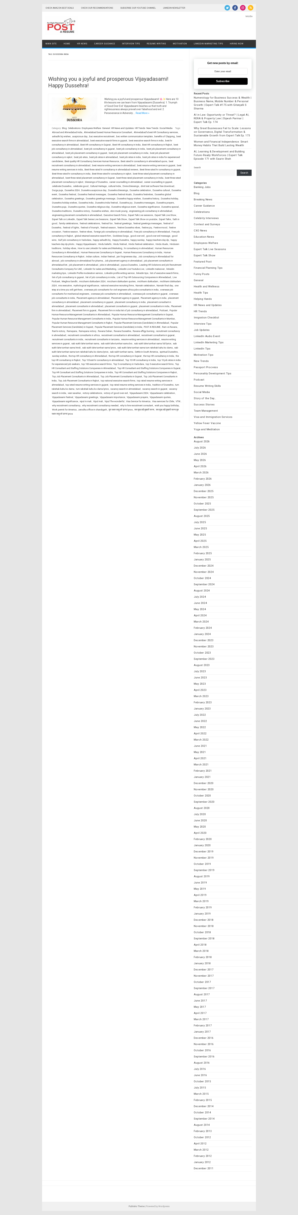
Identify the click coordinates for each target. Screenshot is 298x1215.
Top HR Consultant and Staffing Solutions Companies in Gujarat (148, 368)
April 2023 (200, 690)
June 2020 (200, 820)
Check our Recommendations (97, 8)
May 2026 (200, 460)
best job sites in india (130, 157)
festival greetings (123, 223)
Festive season (70, 231)
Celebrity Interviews (206, 218)
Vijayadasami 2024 (139, 393)
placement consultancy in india (130, 302)
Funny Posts (202, 274)
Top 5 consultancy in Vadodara (128, 364)
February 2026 (203, 478)
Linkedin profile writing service (119, 273)
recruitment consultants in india (67, 339)
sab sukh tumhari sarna (121, 352)
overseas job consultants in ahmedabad (111, 294)
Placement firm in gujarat (84, 310)
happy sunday (138, 240)
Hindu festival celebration (141, 244)
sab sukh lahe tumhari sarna (85, 343)
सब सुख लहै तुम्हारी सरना (144, 409)
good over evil (137, 236)
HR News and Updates (122, 128)
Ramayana (72, 331)
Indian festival (108, 256)
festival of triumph (90, 227)
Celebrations (74, 128)
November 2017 (203, 975)
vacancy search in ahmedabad (125, 389)
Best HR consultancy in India (126, 144)
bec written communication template (134, 136)
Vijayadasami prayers (137, 397)
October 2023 (202, 652)
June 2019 (200, 882)
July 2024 (200, 596)
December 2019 (203, 851)
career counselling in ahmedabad (125, 182)
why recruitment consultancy (66, 405)
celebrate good (80, 186)
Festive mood (160, 227)
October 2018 (202, 932)
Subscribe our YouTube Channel (138, 8)
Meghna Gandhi (69, 281)
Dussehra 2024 (72, 190)
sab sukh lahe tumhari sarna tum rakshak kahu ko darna (145, 347)
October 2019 (202, 864)
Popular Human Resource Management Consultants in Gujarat (142, 314)
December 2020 (203, 783)
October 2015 (202, 1081)
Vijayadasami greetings (86, 397)
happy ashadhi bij (102, 240)
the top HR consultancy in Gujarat (125, 356)
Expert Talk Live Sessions (210, 249)
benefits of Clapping (164, 136)
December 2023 (203, 640)
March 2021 (201, 764)
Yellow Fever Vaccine (207, 423)
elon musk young (118, 211)
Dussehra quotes (76, 207)
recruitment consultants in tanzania (102, 339)
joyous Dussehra (129, 265)
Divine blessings (131, 186)
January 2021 (202, 777)
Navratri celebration (145, 285)
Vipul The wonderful (114, 401)
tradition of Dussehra (162, 384)
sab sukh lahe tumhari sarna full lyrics (152, 343)
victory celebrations (92, 393)
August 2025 (202, 516)
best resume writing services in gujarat (156, 165)
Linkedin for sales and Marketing (100, 269)
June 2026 (200, 453)
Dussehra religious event (123, 207)
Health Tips (201, 292)
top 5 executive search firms (159, 364)
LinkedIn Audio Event (207, 336)
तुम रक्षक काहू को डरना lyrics (121, 409)
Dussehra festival (67, 194)
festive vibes (86, 231)
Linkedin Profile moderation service (85, 273)
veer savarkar (74, 393)
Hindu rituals (162, 244)
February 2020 (203, 839)
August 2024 (202, 590)
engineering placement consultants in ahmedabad (77, 215)
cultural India (114, 186)
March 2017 (201, 1019)
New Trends (152, 128)
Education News (204, 236)
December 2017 (203, 969)
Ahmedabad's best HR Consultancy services (156, 132)
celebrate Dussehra (61, 186)
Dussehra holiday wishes (64, 202)
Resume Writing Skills (207, 385)
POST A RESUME (152, 327)
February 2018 (203, 957)
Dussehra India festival (106, 202)
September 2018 (204, 938)
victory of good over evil (116, 393)
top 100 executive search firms (96, 364)
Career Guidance (104, 43)
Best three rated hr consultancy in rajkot (111, 173)
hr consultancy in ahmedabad (138, 248)
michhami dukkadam (147, 281)
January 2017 (202, 1031)
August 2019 (202, 876)
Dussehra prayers (165, 202)
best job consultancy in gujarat (99, 149)
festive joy (147, 227)
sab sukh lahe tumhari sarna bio (116, 343)
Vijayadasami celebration (162, 393)
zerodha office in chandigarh (92, 409)
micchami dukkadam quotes (121, 281)
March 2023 (201, 696)
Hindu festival (120, 244)
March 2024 (201, 621)
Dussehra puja (59, 207)
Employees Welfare (91, 128)
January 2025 (202, 559)
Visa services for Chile (163, 401)
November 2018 (203, 926)
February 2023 (203, 702)
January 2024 (202, 634)
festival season (108, 227)
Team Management (206, 410)
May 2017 (200, 1006)
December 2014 (203, 1106)
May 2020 (200, 826)
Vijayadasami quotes (160, 397)
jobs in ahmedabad (109, 265)
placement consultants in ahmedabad (84, 306)
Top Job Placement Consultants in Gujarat (121, 376)
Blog (64, 128)
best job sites (81, 157)
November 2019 (203, 857)
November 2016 (203, 1044)
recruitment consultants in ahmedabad (120, 335)
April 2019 (200, 895)
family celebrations (68, 223)
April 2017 (200, 1013)
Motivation (180, 43)
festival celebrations (90, 223)
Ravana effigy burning (143, 331)
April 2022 (200, 733)
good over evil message (158, 236)
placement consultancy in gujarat (96, 302)
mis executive (65, 285)
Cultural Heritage (98, 186)
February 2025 (203, 553)
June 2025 (200, 528)
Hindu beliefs (104, 244)
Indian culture (92, 256)
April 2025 (200, 540)
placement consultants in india (154, 306)
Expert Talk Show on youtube (143, 219)
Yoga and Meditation (207, 429)
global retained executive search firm (93, 236)
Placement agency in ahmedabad (93, 298)
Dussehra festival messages (92, 194)
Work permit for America (64, 409)
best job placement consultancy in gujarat (86, 153)
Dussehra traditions (62, 211)
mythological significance (86, 285)
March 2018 (201, 950)
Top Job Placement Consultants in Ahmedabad (75, 376)
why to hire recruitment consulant (136, 405)
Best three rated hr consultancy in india (71, 173)
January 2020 (202, 845)
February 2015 (203, 1100)
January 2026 (202, 485)
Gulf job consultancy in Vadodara (74, 240)
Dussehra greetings (74, 198)
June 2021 (200, 745)
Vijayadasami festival (62, 397)
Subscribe (223, 81)
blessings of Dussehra (96, 182)
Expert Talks (165, 219)
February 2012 (203, 1156)
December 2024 (203, 565)
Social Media (166, 128)
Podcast (164, 310)
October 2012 (202, 1137)
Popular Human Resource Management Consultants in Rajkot (82, 323)
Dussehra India (86, 202)
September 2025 (204, 509)
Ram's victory (58, 331)
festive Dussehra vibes (128, 227)
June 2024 (200, 603)
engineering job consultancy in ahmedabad (150, 211)
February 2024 (203, 627)
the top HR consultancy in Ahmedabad (88, 356)
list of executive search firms (164, 273)
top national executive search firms (118, 380)
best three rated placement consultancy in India (139, 178)
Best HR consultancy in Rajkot (157, 144)
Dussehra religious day (98, 207)
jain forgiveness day (127, 256)
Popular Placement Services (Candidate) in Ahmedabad (141, 323)
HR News (82, 43)
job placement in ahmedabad (83, 265)
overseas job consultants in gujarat (150, 294)
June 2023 (200, 677)
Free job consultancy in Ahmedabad (152, 231)
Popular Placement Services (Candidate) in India (118, 327)
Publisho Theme (137, 1206)
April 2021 (200, 758)
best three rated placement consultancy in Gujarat (90, 178)
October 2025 (202, 503)
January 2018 (202, 963)
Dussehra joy (126, 202)
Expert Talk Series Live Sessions (92, 219)
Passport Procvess (206, 367)
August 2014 (202, 1124)
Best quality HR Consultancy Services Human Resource (92, 161)
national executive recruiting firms (117, 285)
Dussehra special (170, 207)
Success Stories (204, 404)
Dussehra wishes (100, 211)
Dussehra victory (81, 211)
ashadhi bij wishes (61, 136)
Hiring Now (237, 43)
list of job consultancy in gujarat (68, 277)
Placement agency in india (153, 298)
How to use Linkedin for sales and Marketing (100, 248)
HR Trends (140, 128)
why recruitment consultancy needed (100, 405)
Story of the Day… (205, 398)
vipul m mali (85, 401)
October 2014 (202, 1112)
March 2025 (201, 547)
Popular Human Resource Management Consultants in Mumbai (144, 318)
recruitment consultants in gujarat (158, 335)
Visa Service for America (138, 401)
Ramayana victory (87, 331)
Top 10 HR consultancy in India (140, 360)
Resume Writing (156, 43)
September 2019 (204, 870)
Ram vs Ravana (169, 327)
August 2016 (202, 1062)
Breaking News (203, 199)
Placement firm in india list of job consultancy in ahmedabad (128, 310)
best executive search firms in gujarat (108, 140)
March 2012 (201, 1149)
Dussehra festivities (143, 194)
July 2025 (200, 522)
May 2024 (200, 609)
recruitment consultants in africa (84, 335)
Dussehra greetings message (100, 198)
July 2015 (200, 1087)
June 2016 (200, 1075)
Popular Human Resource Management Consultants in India (81, 318)
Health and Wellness (206, 286)
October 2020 (202, 795)
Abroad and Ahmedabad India (67, 132)
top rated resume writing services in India (130, 384)
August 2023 (202, 665)
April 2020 (200, 832)
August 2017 (202, 994)
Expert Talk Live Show (165, 215)
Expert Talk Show (118, 219)
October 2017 (202, 982)
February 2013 (203, 1131)
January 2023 (202, 708)
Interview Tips (131, 43)
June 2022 (200, 721)
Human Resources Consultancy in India (142, 252)
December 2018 (203, 919)
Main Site (51, 43)
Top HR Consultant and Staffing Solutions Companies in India (82, 372)
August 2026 (202, 441)
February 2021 (203, 770)
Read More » (142, 113)
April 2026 (200, 466)
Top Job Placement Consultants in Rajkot (78, 380)
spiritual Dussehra (169, 352)
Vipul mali (98, 401)
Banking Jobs (202, 187)
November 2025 (203, 497)
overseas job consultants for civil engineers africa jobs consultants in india (121, 289)
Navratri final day (165, 285)
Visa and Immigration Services (213, 417)
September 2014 (204, 1118)
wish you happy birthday (167, 405)
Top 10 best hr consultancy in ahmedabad (103, 360)
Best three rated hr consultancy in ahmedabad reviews (111, 169)
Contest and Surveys (207, 224)
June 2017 (200, 1000)
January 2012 (202, 1162)
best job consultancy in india (130, 149)
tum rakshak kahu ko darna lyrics (92, 389)
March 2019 (201, 901)
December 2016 (203, 1037)
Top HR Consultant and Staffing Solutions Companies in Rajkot (146, 372)
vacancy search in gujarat (154, 389)
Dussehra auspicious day (93, 190)
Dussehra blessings (118, 190)
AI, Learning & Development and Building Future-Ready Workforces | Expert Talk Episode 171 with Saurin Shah (219, 155)
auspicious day (79, 136)
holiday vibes (69, 248)
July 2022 (200, 714)
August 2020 (202, 808)
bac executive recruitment (102, 136)
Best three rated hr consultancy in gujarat (160, 169)
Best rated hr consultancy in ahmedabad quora (144, 161)
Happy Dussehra (120, 240)
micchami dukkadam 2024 (92, 281)
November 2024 (203, 572)
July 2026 (200, 447)
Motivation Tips (203, 354)
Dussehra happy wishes (129, 198)
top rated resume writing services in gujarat (87, 384)
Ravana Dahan (105, 331)
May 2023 (200, 683)
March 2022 (201, 739)
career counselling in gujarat (158, 182)
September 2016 (204, 1056)
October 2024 (202, 578)
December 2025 (203, 491)
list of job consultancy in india (100, 277)
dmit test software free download (157, 186)
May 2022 (200, 727)
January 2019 (202, 913)
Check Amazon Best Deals (60, 8)
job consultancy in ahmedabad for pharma (82, 260)
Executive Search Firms (115, 215)
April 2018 (200, 944)
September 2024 (204, 584)
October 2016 (202, 1050)
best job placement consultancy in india (128, 153)
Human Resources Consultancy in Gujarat (101, 252)
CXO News (200, 230)
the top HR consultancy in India (158, 356)
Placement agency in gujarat (125, 298)
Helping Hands (203, 298)
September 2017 (204, 988)
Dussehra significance (149, 207)
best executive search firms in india (146, 140)
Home (67, 43)
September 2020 (204, 801)
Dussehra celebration (140, 190)
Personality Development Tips (212, 373)
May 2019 (200, 888)
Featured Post (203, 261)
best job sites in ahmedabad (103, 157)
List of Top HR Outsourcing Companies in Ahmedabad (144, 277)
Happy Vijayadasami (86, 244)
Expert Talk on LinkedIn (63, 219)
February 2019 (203, 907)
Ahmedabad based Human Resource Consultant (108, 132)
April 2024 (200, 615)
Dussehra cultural (161, 190)
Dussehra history (150, 198)
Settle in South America (146, 352)
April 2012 (200, 1143)
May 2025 (200, 534)
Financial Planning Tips (208, 267)
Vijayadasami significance (65, 401)
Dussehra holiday (169, 198)
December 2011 (203, 1168)
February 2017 (203, 1025)
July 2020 (200, 814)
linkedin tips (142, 273)
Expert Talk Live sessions (140, 215)
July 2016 (200, 1069)
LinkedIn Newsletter (174, 8)
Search (197, 167)
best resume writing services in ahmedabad (113, 165)
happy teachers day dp (157, 240)
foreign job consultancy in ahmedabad (113, 231)
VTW (178, 401)
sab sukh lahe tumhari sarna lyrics (99, 347)
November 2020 (203, 789)
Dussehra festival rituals (120, 194)
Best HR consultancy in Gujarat (95, 144)
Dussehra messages (144, 202)
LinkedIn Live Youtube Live (131, 269)
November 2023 (203, 646)
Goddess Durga (121, 236)
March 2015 (201, 1093)
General (106, 128)
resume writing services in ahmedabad (140, 339)
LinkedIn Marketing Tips (208, 43)
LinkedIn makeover (155, 269)
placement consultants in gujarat (121, 306)
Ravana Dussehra (122, 331)
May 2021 (200, 752)
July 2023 (200, 671)
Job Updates (202, 330)
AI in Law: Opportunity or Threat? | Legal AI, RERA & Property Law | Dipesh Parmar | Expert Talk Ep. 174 (221, 118)
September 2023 (204, 658)
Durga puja (57, 190)
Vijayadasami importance (112, 397)
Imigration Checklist (206, 317)
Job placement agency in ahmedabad (123, 260)
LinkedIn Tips (202, 348)
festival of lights (71, 227)
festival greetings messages (147, 223)
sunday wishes (59, 356)
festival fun (107, 223)
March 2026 (201, 472)
